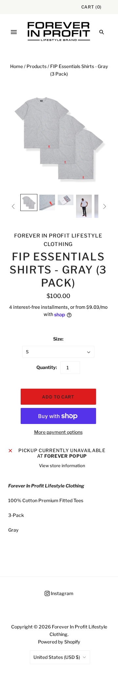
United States (56, 657)
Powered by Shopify (59, 641)
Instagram (61, 593)
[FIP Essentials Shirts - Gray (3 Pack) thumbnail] (28, 202)
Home (16, 66)
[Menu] (14, 32)
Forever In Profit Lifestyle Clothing (58, 240)
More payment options (58, 432)
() (91, 6)
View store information (62, 465)
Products (37, 66)
